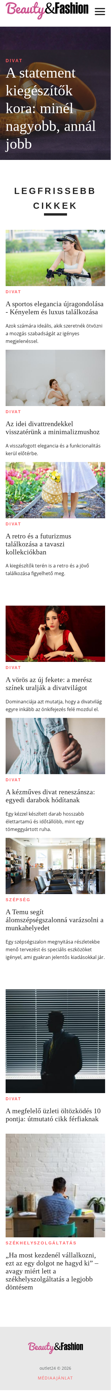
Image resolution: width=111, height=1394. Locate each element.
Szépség (18, 899)
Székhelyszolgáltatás (41, 1243)
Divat (14, 60)
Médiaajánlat (55, 1378)
